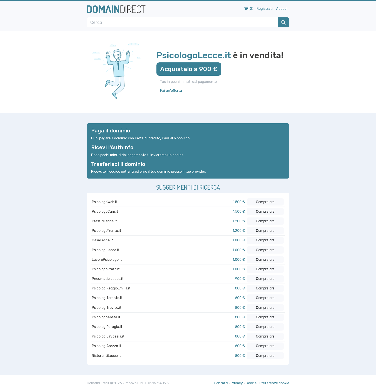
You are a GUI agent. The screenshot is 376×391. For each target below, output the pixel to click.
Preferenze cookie (274, 383)
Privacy (237, 383)
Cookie (251, 383)
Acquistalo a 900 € (189, 69)
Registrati (265, 9)
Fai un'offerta (171, 91)
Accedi (281, 9)
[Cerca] (283, 22)
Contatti (221, 383)
